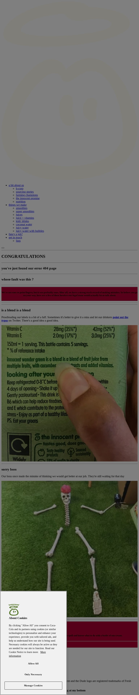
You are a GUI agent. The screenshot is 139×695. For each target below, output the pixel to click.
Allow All (33, 663)
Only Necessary (33, 674)
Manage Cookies (33, 685)
